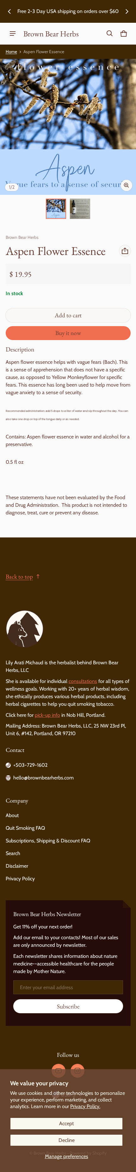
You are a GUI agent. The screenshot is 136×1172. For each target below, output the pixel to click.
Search (13, 853)
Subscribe (68, 1006)
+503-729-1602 (30, 765)
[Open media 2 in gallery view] (80, 209)
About (12, 815)
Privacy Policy (20, 879)
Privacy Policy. (85, 1106)
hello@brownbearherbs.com (43, 778)
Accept (66, 1123)
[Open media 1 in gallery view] (56, 209)
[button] (110, 33)
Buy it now (68, 333)
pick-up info (47, 715)
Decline (67, 1140)
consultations (83, 681)
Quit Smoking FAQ (25, 828)
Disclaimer (17, 866)
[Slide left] (9, 11)
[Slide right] (127, 11)
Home (11, 51)
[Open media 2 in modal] (68, 127)
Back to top (19, 576)
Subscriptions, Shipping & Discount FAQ (48, 841)
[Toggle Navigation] (13, 33)
